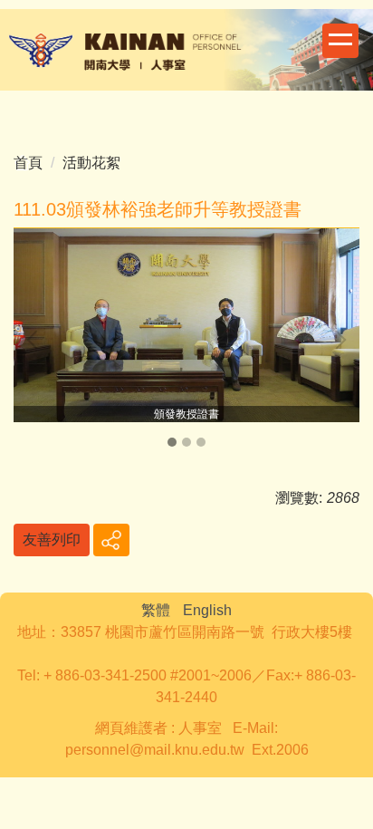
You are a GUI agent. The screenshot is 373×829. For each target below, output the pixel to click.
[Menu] (340, 41)
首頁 (28, 162)
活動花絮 (91, 162)
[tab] (172, 442)
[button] (36, 339)
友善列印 (52, 539)
